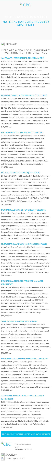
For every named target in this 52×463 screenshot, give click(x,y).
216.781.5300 (11, 44)
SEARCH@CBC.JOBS (15, 459)
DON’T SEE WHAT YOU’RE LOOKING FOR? (26, 434)
